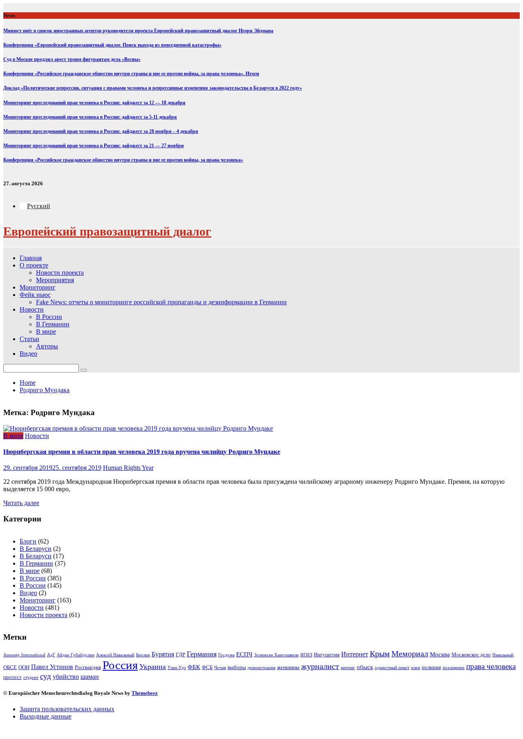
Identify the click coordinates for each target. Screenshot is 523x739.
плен (415, 667)
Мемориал (409, 653)
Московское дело (471, 654)
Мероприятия (55, 279)
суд (45, 676)
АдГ (51, 655)
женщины (288, 667)
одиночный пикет (392, 667)
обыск (365, 667)
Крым (380, 653)
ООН (23, 667)
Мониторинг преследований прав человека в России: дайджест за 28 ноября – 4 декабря (100, 131)
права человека (491, 666)
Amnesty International (24, 655)
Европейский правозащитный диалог (107, 231)
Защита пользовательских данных (67, 708)
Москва (440, 654)
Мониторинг (38, 287)
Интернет (354, 654)
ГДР (180, 654)
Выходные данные (46, 716)
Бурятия (163, 654)
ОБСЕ (10, 667)
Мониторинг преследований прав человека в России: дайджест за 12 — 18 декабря (94, 103)
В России (49, 316)
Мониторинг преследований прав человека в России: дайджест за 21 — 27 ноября (93, 145)
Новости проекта (60, 272)
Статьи (29, 338)
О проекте (34, 265)
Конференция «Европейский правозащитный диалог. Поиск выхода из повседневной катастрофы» (112, 45)
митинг (348, 667)
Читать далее (21, 502)
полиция (431, 667)
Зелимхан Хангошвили (276, 655)
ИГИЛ (306, 655)
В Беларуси (35, 548)
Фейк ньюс (35, 294)
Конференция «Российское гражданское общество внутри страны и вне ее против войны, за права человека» (123, 160)
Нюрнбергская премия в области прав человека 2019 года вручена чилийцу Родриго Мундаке (141, 451)
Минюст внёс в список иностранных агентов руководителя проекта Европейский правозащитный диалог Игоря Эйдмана (138, 31)
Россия (120, 665)
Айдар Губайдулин (75, 655)
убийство (66, 677)
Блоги (28, 541)
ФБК (194, 667)
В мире (46, 331)
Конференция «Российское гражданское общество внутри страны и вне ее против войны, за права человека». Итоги (131, 73)
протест (12, 677)
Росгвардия (88, 667)
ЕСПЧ (244, 654)
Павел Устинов (52, 667)
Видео (28, 353)
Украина (152, 667)
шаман (89, 677)
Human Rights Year (128, 467)
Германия (202, 654)
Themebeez (145, 693)
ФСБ (207, 667)
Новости (32, 309)
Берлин (143, 655)
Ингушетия (327, 654)
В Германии (52, 324)
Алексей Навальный (115, 655)
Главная (31, 257)
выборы (237, 667)
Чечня (220, 667)
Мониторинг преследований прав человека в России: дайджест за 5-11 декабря (90, 117)
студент (30, 677)
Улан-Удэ (177, 667)
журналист (320, 666)
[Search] (83, 370)
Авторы (47, 346)
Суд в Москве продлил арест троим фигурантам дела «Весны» (72, 59)
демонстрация (261, 667)
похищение (454, 667)
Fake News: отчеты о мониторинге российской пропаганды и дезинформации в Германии (161, 302)
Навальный (503, 655)
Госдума (226, 655)
